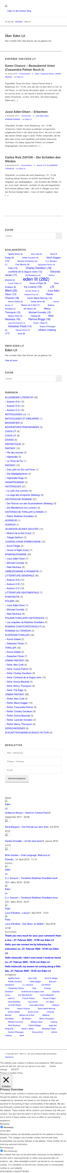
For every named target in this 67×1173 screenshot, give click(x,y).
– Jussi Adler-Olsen (15, 558)
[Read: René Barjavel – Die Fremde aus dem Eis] (8, 821)
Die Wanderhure (25, 995)
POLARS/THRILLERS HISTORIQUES (25, 618)
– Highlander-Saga (14, 477)
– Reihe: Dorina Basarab (17, 715)
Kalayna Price (31, 294)
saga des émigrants (16, 323)
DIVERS (9, 439)
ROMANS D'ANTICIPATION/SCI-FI (23, 626)
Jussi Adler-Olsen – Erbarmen (26, 112)
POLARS (9, 601)
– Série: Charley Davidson (18, 673)
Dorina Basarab (47, 995)
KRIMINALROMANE (12, 119)
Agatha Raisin (15, 254)
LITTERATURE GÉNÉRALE (19, 575)
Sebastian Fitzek (20, 326)
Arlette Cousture (30, 257)
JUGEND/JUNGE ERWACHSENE (23, 541)
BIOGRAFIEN (12, 422)
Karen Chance (23, 1008)
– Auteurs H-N (12, 584)
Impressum (9, 1057)
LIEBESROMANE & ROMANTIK (22, 571)
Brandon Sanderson (27, 261)
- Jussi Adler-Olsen (42, 116)
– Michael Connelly (14, 562)
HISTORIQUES (13, 486)
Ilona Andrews (14, 1001)
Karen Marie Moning (39, 298)
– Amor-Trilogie (12, 545)
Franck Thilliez (14, 283)
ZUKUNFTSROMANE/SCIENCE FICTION (27, 732)
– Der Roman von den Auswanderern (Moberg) (29, 503)
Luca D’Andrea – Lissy (16, 912)
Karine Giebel (15, 301)
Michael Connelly (40, 312)
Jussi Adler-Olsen (36, 1005)
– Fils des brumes (14, 452)
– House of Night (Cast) (17, 550)
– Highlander (11, 456)
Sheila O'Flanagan (16, 1032)
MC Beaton (30, 308)
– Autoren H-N (12, 405)
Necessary (9, 1127)
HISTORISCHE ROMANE (18, 499)
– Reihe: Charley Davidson (18, 711)
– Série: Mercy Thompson (18, 685)
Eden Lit (20, 77)
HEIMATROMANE (14, 482)
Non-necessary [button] (7, 1147)
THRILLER (10, 647)
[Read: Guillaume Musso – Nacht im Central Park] (8, 808)
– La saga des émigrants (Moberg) (22, 494)
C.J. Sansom (27, 984)
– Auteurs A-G (12, 579)
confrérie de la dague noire (25, 271)
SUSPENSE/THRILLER (17, 634)
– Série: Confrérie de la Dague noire (23, 677)
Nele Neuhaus (14, 1025)
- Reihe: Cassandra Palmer (44, 73)
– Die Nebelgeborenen (16, 473)
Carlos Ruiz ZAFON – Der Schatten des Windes (33, 159)
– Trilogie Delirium (14, 537)
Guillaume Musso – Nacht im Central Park (26, 812)
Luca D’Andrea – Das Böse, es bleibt (23, 923)
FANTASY (10, 448)
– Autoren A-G (12, 401)
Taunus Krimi (22, 329)
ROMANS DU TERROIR (18, 630)
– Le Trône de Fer (14, 461)
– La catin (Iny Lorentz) (16, 490)
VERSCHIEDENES (15, 728)
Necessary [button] (5, 1123)
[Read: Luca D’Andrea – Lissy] (8, 908)
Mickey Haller (37, 1021)
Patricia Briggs (39, 319)
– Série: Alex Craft (14, 664)
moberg (54, 1021)
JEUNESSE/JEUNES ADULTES (21, 528)
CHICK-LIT (10, 431)
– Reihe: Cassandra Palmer (19, 707)
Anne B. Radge (51, 978)
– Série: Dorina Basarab (17, 681)
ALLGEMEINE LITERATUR (19, 397)
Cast (13, 268)
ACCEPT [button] (15, 1069)
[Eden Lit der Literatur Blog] (27, 11)
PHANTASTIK (12, 596)
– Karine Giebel (13, 639)
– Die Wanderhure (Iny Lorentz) (21, 507)
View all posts (11, 360)
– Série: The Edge (14, 690)
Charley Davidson (38, 268)
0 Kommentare (24, 73)
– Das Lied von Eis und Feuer (20, 469)
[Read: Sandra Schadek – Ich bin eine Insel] (8, 835)
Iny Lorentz (33, 287)
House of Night (37, 283)
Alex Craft (36, 254)
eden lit (36, 278)
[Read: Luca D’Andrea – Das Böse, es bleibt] (8, 919)
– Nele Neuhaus (13, 567)
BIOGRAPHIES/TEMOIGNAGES (22, 427)
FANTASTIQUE (13, 444)
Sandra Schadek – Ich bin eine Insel (23, 841)
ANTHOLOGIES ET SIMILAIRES (22, 418)
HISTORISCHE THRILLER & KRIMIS (24, 511)
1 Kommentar (26, 116)
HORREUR (11, 520)
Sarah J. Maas (40, 323)
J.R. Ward (50, 1001)
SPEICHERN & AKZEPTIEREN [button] (14, 1171)
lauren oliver (38, 301)
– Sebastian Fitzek (14, 643)
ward (21, 333)
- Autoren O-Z (41, 165)
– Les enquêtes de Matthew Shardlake (24, 622)
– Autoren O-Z (12, 410)
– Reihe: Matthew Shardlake (19, 516)
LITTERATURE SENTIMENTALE (22, 592)
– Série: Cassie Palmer (17, 668)
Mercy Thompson (46, 1018)
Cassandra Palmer (46, 264)
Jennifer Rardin (32, 291)
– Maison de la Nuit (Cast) (18, 533)
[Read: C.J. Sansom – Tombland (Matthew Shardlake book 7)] (8, 873)
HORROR (10, 524)
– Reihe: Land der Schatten (19, 719)
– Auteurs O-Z (12, 588)
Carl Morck (22, 264)
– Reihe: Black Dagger (16, 702)
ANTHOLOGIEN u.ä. (15, 414)
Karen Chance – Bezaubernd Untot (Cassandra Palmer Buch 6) (30, 67)
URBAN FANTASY (14, 660)
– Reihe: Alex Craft (14, 698)
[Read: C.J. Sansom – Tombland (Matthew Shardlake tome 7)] (8, 893)
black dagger (35, 981)
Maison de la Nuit (30, 304)
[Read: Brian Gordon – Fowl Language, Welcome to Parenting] (8, 849)
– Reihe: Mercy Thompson (18, 724)
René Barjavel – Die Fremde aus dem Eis (26, 826)
